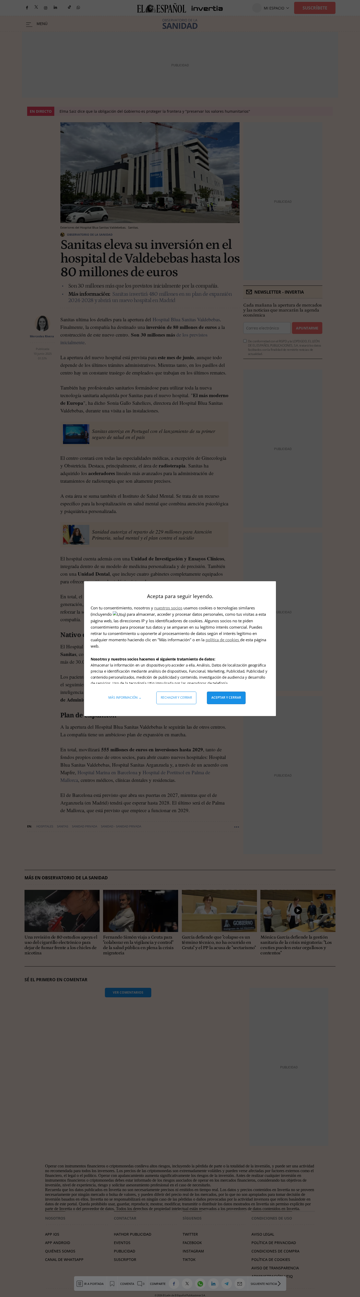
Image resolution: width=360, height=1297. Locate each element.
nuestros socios (168, 607)
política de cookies (223, 639)
